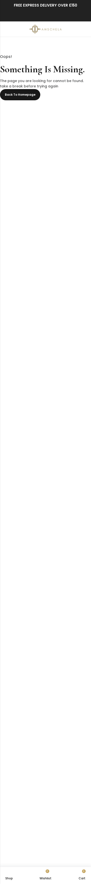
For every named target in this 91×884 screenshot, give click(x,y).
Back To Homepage (20, 95)
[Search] (76, 29)
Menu (5, 29)
